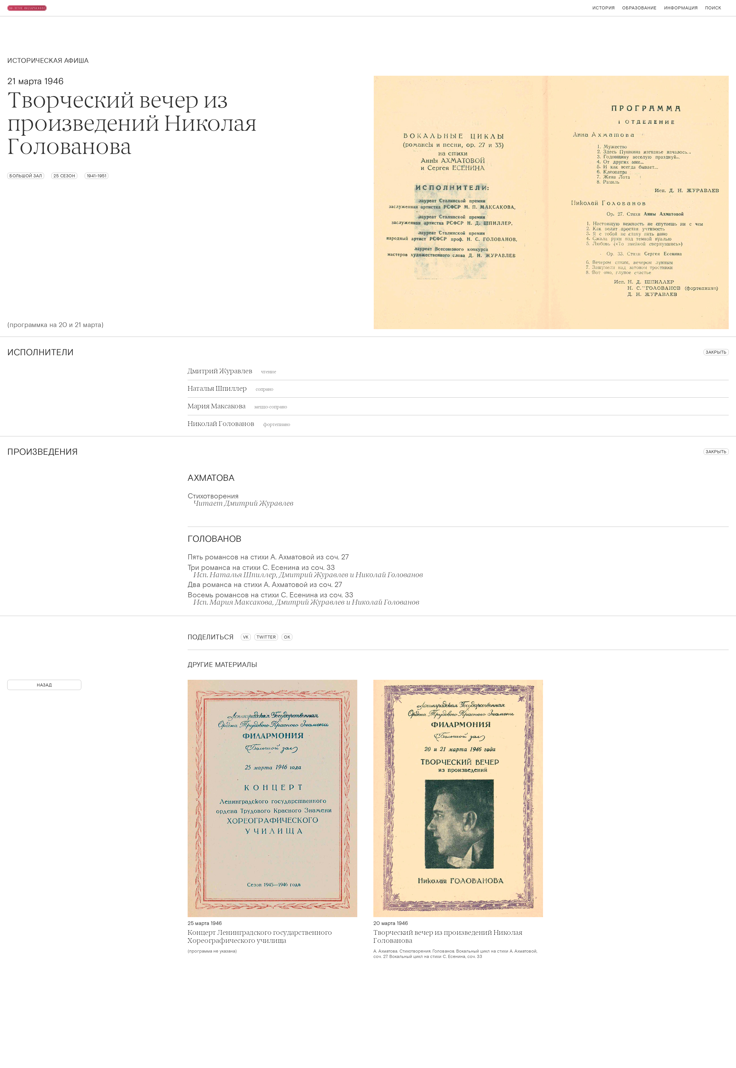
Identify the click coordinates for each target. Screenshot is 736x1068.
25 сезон (64, 175)
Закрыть (716, 352)
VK (246, 637)
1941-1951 (96, 175)
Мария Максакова (237, 406)
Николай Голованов (239, 424)
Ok (287, 637)
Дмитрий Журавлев (232, 371)
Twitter (266, 637)
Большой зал (25, 175)
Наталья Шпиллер (230, 388)
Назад (44, 684)
